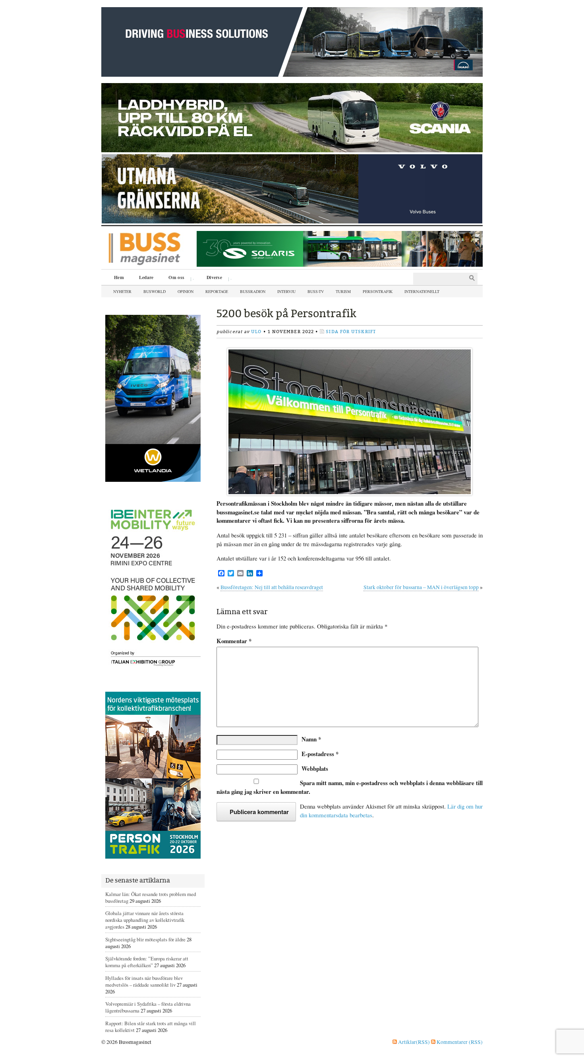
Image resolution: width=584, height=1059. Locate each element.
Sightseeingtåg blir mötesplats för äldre (145, 939)
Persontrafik (378, 291)
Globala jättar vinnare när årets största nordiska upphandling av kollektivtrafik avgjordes (144, 920)
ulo (256, 331)
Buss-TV (315, 291)
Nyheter (122, 291)
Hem (119, 277)
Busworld (154, 291)
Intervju (286, 291)
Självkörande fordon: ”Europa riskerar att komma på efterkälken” (146, 962)
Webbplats (315, 768)
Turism (343, 291)
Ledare (146, 277)
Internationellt (421, 291)
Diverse (211, 278)
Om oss (173, 278)
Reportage (216, 291)
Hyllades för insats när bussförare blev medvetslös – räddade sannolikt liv (144, 981)
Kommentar (234, 641)
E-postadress (320, 753)
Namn (311, 739)
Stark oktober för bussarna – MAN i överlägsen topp (421, 587)
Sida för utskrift (351, 331)
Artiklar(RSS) (413, 1041)
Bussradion (252, 291)
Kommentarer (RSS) (459, 1041)
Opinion (185, 291)
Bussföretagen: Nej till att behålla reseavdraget (271, 587)
